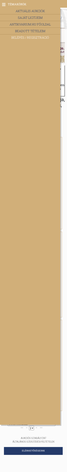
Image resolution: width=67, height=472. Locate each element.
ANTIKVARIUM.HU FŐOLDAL (30, 24)
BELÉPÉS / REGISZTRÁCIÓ (30, 37)
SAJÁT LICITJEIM (30, 18)
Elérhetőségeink (33, 450)
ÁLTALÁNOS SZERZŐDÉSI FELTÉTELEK (33, 441)
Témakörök (17, 4)
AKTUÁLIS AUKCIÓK (30, 11)
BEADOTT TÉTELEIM (30, 31)
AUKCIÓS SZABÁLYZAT (33, 438)
